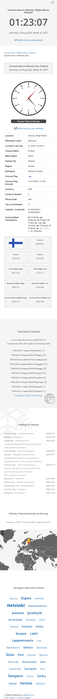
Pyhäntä (31, 655)
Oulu (10, 654)
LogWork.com (28, 695)
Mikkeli (28, 647)
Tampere (15, 675)
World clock (22, 52)
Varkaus (40, 683)
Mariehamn (13, 647)
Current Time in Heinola (28, 121)
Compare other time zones (28, 395)
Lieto (39, 640)
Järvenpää (15, 619)
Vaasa (13, 683)
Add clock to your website (30, 40)
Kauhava (31, 619)
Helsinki (16, 605)
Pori (21, 655)
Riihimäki (13, 662)
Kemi (42, 619)
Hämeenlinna (37, 606)
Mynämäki (42, 647)
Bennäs (14, 598)
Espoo (26, 598)
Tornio (30, 676)
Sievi (42, 668)
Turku (41, 676)
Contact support (24, 697)
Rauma (43, 655)
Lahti (34, 633)
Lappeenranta (22, 640)
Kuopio (21, 633)
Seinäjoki (30, 669)
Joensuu (18, 613)
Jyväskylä (34, 613)
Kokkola (27, 626)
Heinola (39, 598)
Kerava (14, 626)
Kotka (39, 626)
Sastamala (15, 668)
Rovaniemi (29, 662)
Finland (32, 52)
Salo (43, 662)
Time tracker (9, 697)
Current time (9, 52)
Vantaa (26, 683)
